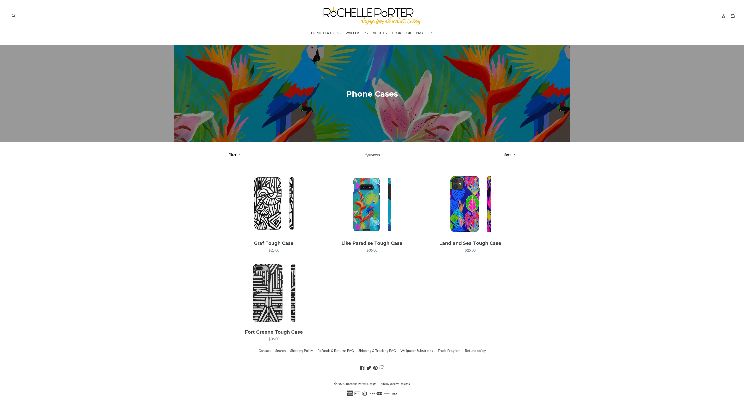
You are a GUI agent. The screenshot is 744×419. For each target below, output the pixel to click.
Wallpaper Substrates (416, 350)
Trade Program (448, 350)
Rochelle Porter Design (361, 383)
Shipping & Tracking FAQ (377, 350)
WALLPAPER (357, 32)
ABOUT (381, 32)
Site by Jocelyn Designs (395, 383)
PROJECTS (424, 33)
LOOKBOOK (401, 33)
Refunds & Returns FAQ (335, 350)
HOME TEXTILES (327, 32)
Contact (264, 350)
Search (280, 350)
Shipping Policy (301, 350)
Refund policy (475, 350)
